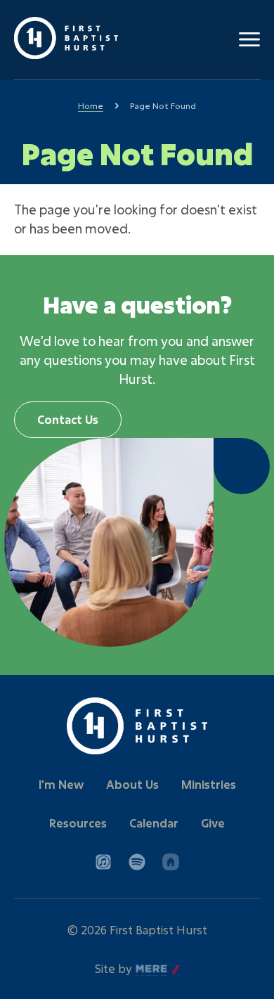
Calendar (153, 823)
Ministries (208, 784)
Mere (150, 969)
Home (90, 105)
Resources (78, 823)
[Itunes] (103, 861)
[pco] (170, 861)
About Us (132, 784)
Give (213, 823)
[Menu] (249, 39)
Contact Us (67, 419)
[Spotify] (137, 861)
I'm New (61, 784)
